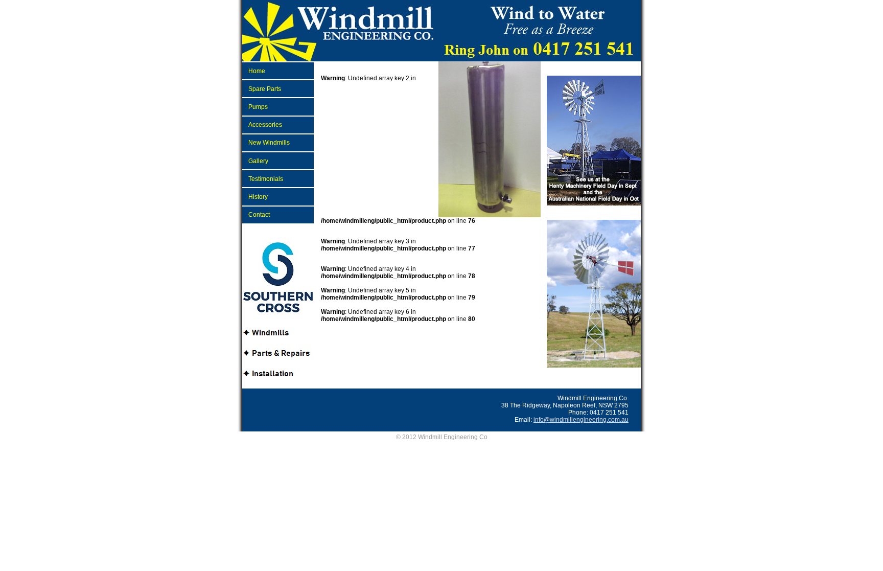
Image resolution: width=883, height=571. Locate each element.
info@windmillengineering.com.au (581, 419)
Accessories (265, 124)
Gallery (258, 161)
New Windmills (269, 142)
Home (256, 71)
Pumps (258, 106)
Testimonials (265, 178)
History (258, 196)
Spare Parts (264, 89)
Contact (259, 214)
